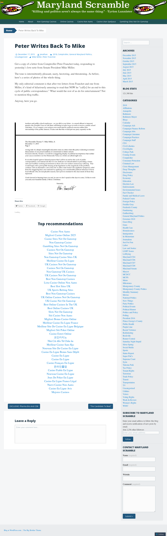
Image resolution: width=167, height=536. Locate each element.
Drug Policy (128, 175)
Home (21, 21)
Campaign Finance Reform (134, 128)
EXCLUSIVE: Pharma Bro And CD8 (24, 406)
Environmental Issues (131, 189)
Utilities (126, 391)
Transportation (129, 382)
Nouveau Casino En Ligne (60, 374)
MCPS (125, 277)
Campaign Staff (129, 140)
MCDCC (126, 274)
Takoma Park (128, 364)
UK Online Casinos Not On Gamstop (60, 297)
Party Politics (128, 303)
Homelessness (128, 230)
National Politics (129, 297)
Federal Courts (129, 198)
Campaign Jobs (129, 131)
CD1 (125, 143)
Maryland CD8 (129, 265)
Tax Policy (127, 367)
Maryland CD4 (129, 256)
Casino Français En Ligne (60, 363)
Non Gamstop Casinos (46, 21)
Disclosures (127, 172)
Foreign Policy (129, 201)
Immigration (128, 233)
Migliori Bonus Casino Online (60, 319)
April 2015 (127, 78)
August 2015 (128, 66)
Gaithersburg (128, 213)
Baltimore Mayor (130, 116)
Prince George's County (132, 321)
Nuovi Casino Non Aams (60, 384)
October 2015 (128, 61)
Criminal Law (128, 163)
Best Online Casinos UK (60, 308)
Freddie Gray (128, 204)
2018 (55, 54)
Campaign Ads (129, 125)
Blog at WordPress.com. (13, 530)
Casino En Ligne (60, 355)
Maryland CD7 (129, 262)
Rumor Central (129, 338)
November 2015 (129, 58)
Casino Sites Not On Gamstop (60, 238)
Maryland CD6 (129, 259)
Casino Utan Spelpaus (106, 21)
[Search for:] (136, 42)
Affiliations (127, 108)
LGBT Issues (128, 251)
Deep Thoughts (129, 169)
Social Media (128, 347)
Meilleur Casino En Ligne (60, 260)
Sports (125, 350)
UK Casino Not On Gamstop (60, 301)
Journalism (127, 239)
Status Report (128, 353)
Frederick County (130, 207)
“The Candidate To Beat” (100, 406)
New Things (128, 300)
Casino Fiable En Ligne (60, 370)
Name (130, 455)
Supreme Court (129, 359)
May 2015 (127, 75)
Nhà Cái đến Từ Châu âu (60, 341)
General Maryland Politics (80, 54)
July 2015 (127, 69)
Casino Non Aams (85, 21)
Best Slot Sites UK (60, 286)
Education (127, 181)
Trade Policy (128, 376)
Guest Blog (127, 221)
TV (124, 385)
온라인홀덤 (60, 366)
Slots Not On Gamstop (60, 311)
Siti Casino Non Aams (60, 315)
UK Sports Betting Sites (60, 290)
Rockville (127, 335)
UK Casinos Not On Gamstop (60, 264)
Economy (127, 178)
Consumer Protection (131, 160)
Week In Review (130, 399)
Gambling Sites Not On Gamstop (134, 21)
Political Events (129, 306)
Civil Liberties (129, 146)
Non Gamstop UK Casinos (60, 271)
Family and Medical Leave (134, 195)
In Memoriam (128, 236)
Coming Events (129, 154)
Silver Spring (128, 344)
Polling (126, 315)
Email (130, 464)
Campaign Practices (131, 137)
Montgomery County (131, 286)
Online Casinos (66, 21)
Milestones (127, 283)
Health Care (128, 227)
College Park (128, 151)
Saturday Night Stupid (132, 341)
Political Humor (129, 309)
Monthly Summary (130, 292)
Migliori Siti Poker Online (60, 330)
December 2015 (129, 55)
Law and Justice (129, 248)
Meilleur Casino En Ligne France (60, 322)
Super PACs (128, 356)
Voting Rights (128, 397)
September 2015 (129, 64)
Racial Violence (129, 329)
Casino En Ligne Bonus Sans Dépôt (60, 352)
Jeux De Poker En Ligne (60, 377)
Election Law (128, 183)
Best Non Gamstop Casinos (60, 279)
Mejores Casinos (60, 392)
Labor (125, 245)
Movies (126, 294)
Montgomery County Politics (135, 289)
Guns (125, 224)
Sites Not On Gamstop (60, 253)
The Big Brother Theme (32, 530)
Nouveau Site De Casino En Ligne (60, 348)
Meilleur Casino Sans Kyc (60, 344)
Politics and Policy (130, 312)
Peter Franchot (49, 57)
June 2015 (127, 72)
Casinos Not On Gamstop (60, 249)
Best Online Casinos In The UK (60, 304)
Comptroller (63, 54)
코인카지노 (60, 337)
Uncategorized (21, 57)
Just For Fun (128, 242)
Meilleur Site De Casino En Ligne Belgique (60, 326)
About (30, 21)
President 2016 (129, 318)
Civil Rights (128, 148)
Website (126, 474)
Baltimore (127, 113)
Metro (125, 280)
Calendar (126, 122)
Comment (131, 484)
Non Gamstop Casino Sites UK (60, 257)
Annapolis (127, 110)
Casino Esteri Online (60, 333)
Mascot (126, 271)
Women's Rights (129, 402)
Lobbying (127, 253)
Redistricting (128, 332)
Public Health (128, 324)
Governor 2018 (129, 219)
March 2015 (128, 81)
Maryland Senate (130, 268)
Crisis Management (131, 166)
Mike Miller (37, 57)
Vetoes (125, 394)
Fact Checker (128, 192)
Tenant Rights (128, 370)
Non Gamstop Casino (60, 242)
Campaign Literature (131, 134)
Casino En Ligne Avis (60, 388)
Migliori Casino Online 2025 (60, 235)
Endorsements (128, 186)
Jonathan (44, 54)
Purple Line (127, 326)
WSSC (125, 405)
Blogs (125, 119)
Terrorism (127, 373)
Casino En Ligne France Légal (60, 381)
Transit (125, 379)
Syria (125, 362)
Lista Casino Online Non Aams (60, 282)
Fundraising (128, 210)
